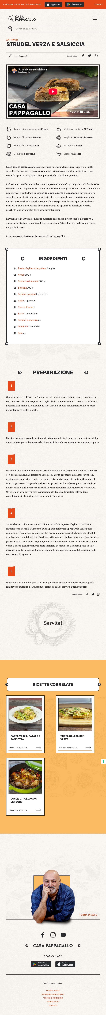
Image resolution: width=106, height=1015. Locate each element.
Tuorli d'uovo (25, 307)
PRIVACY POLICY (53, 990)
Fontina (22, 288)
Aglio (21, 301)
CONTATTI (99, 4)
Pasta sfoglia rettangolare (32, 268)
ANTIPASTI (12, 39)
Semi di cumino (27, 294)
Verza (21, 275)
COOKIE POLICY (53, 1002)
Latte (21, 314)
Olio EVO (23, 326)
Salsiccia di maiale (28, 281)
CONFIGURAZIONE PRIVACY (52, 994)
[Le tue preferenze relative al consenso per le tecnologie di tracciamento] (103, 761)
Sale (20, 333)
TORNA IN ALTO (88, 915)
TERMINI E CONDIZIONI (53, 998)
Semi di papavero (28, 320)
